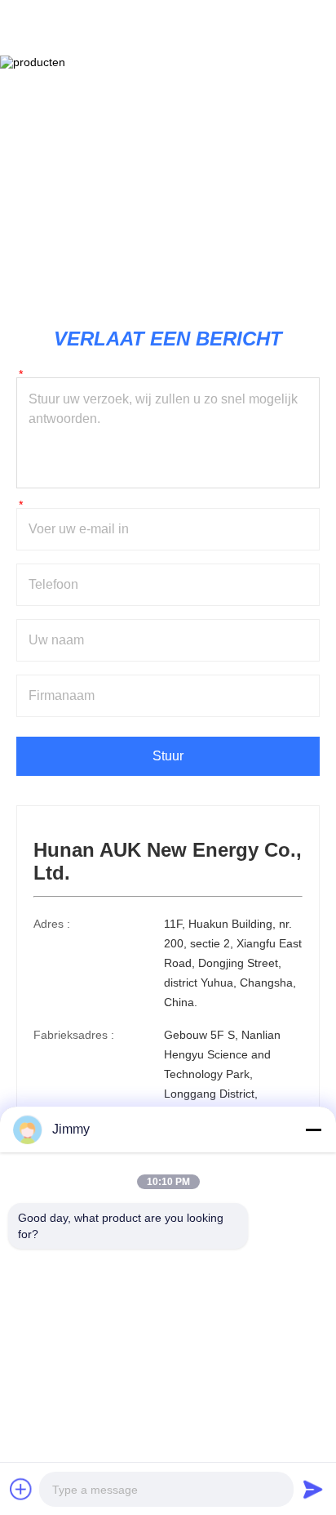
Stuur (168, 756)
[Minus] (313, 1129)
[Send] (313, 1489)
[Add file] (21, 1489)
